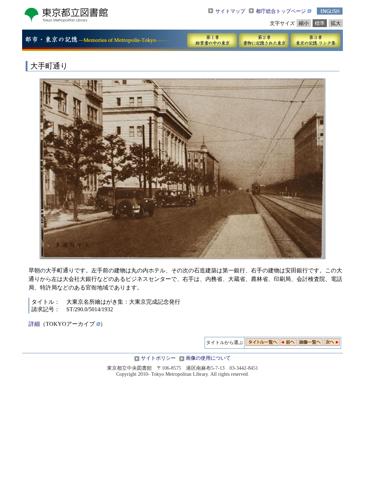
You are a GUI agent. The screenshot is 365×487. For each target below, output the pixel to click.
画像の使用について (208, 358)
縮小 (304, 23)
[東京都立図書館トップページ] (65, 20)
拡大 (336, 23)
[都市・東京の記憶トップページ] (51, 41)
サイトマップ (230, 11)
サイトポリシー (158, 358)
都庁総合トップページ (281, 11)
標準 (320, 23)
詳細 (34, 324)
